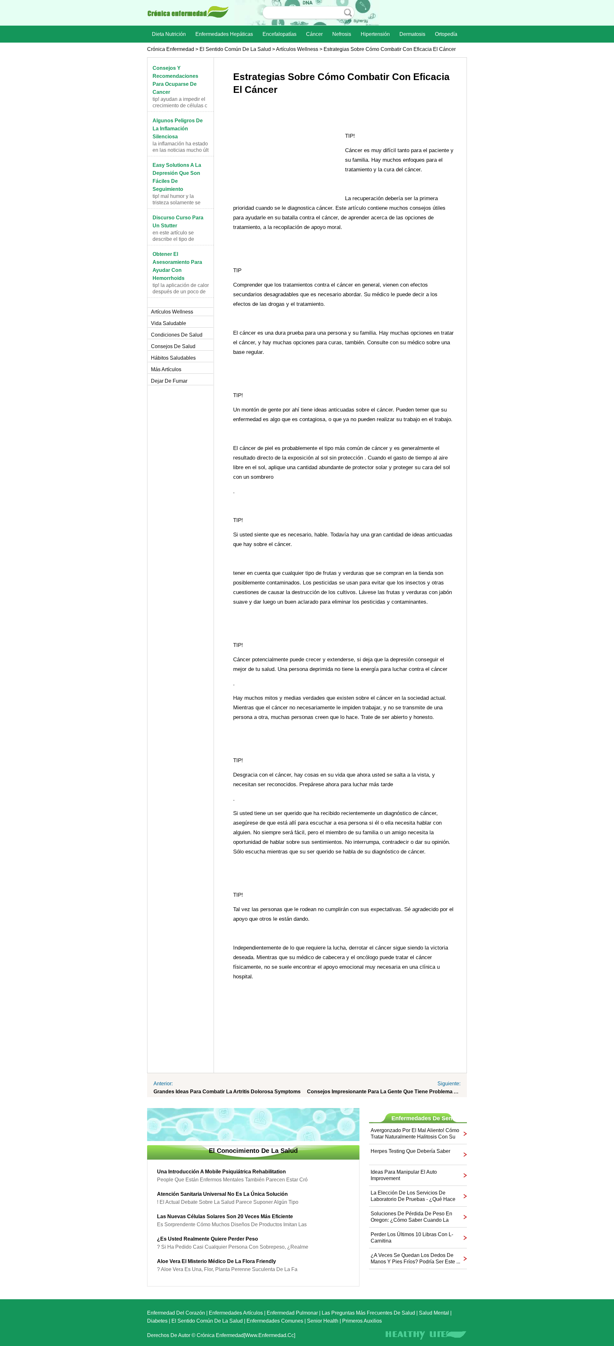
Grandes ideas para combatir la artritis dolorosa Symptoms (227, 1091)
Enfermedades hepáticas (224, 34)
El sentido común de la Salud (235, 49)
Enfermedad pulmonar (292, 1313)
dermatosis (412, 34)
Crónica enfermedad (170, 49)
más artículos (166, 369)
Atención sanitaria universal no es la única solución (222, 1194)
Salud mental (434, 1313)
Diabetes (157, 1321)
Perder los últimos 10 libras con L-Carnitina (412, 1238)
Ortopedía (446, 34)
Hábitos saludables (173, 358)
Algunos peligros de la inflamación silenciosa (178, 128)
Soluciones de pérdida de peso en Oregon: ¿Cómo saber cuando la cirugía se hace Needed (411, 1217)
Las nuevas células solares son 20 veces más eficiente (225, 1216)
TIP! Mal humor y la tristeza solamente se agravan (177, 202)
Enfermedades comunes (275, 1321)
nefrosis (341, 34)
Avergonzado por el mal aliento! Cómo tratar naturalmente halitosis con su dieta (415, 1134)
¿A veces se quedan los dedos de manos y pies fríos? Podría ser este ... (415, 1258)
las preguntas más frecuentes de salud (368, 1313)
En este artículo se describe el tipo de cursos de (173, 239)
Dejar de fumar (169, 381)
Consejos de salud (173, 346)
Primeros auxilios (362, 1321)
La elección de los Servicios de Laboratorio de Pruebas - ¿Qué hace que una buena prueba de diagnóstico (413, 1196)
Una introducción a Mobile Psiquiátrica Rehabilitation (221, 1171)
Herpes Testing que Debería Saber (410, 1151)
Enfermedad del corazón (176, 1313)
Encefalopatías (279, 34)
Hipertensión (375, 34)
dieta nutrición (169, 34)
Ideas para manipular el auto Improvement (404, 1175)
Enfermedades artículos (236, 1313)
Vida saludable (168, 323)
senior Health (322, 1321)
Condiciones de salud (176, 335)
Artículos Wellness (297, 49)
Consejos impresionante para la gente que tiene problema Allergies (383, 1091)
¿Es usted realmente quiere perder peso (207, 1239)
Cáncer (314, 34)
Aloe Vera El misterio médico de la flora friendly (216, 1261)
